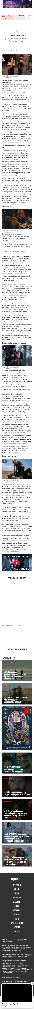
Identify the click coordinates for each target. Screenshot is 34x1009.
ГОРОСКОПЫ (17, 902)
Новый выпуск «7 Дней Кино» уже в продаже (14, 1005)
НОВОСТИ (17, 885)
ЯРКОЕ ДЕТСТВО (17, 923)
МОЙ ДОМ (17, 897)
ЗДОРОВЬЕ (17, 910)
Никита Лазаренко (7, 92)
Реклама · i (6, 985)
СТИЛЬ (17, 914)
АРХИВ (17, 931)
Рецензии (19, 51)
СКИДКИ (17, 927)
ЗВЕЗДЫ (17, 889)
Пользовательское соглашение (11, 977)
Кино (12, 51)
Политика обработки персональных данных (15, 981)
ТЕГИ (17, 919)
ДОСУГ (17, 906)
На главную (5, 51)
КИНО (17, 893)
